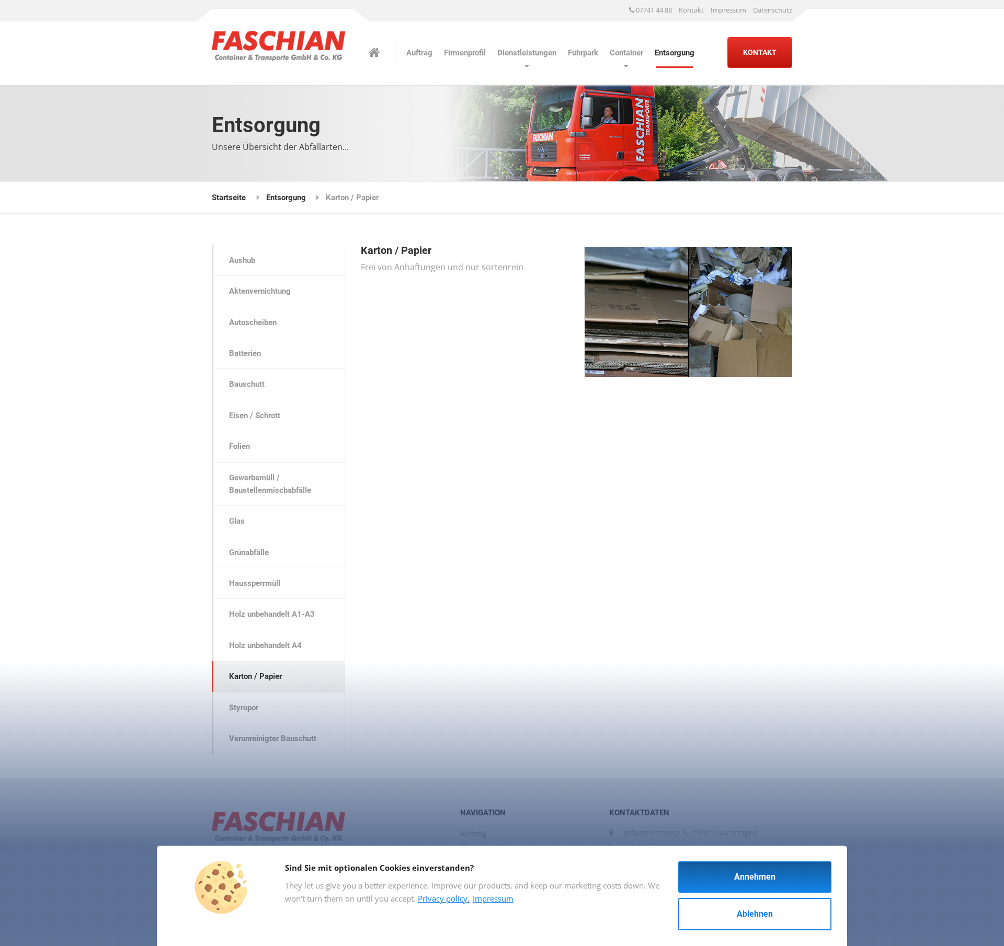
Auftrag (419, 52)
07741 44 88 (653, 10)
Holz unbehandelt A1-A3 (272, 614)
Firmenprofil (465, 52)
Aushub (242, 260)
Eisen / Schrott (254, 415)
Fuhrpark (583, 52)
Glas (237, 521)
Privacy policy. (444, 898)
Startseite (229, 197)
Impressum (728, 10)
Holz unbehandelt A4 (265, 645)
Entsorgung (674, 52)
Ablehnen (755, 914)
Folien (239, 446)
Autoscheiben (253, 322)
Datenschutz (772, 10)
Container (626, 52)
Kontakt (691, 10)
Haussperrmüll (254, 583)
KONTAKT (760, 52)
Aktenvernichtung (260, 291)
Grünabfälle (249, 552)
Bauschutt (247, 384)
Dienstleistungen (526, 52)
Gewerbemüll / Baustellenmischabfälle (270, 484)
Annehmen (754, 877)
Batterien (245, 353)
